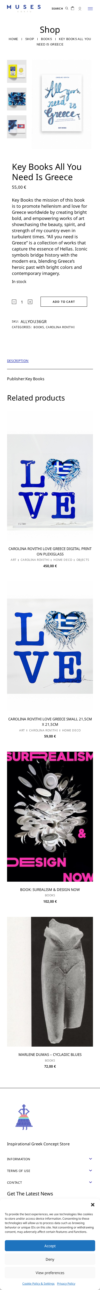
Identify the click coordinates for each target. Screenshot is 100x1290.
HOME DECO (62, 560)
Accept (50, 1245)
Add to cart (64, 302)
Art (14, 560)
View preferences (50, 1272)
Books (38, 327)
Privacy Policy (66, 1283)
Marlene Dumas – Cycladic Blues (50, 1054)
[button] (92, 1204)
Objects (82, 560)
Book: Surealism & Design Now (50, 889)
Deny (50, 1259)
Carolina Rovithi (60, 327)
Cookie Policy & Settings (38, 1283)
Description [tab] (18, 361)
